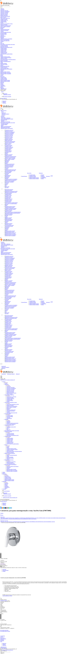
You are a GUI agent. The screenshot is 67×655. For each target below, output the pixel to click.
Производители (3, 638)
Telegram (4, 644)
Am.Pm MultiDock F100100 (7, 595)
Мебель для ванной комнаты (12, 455)
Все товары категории (4, 630)
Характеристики (5, 570)
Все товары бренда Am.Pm (5, 631)
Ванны (8, 446)
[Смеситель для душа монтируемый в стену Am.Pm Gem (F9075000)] (12, 549)
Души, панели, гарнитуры (11, 396)
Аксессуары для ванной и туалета (13, 404)
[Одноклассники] (2, 508)
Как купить (7, 475)
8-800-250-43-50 (3, 88)
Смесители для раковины (12, 521)
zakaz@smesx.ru (4, 98)
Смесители (9, 386)
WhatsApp (4, 102)
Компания (6, 483)
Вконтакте (4, 643)
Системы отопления (10, 433)
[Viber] (7, 508)
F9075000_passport (3, 600)
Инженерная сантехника (11, 461)
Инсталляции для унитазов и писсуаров (48, 517)
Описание (4, 569)
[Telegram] (11, 508)
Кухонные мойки (10, 415)
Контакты (2, 640)
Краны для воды (52, 521)
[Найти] (1, 7)
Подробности (2, 563)
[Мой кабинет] (0, 365)
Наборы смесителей (35, 521)
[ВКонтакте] (1, 508)
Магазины (2, 639)
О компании (2, 635)
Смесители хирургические (44, 521)
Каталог (6, 383)
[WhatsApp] (8, 508)
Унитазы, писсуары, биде (11, 426)
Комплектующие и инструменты (12, 466)
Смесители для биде (28, 521)
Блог (1, 641)
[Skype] (9, 508)
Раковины (8, 421)
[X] (5, 508)
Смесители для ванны (21, 521)
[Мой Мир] (4, 508)
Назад (7, 382)
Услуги (1, 636)
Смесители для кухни (4, 521)
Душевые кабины (10, 438)
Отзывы (4, 571)
